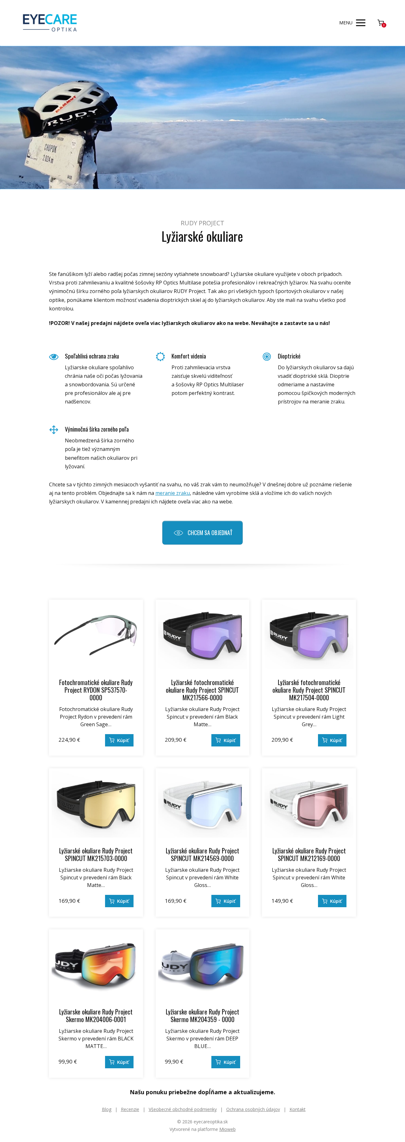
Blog (106, 1109)
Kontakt (298, 1109)
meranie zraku (172, 493)
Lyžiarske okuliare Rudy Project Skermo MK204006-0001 (96, 1015)
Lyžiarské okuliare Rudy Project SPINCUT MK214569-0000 (202, 854)
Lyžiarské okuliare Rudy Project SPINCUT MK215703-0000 (96, 854)
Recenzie (130, 1109)
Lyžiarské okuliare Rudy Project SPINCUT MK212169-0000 (309, 854)
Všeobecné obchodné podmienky (183, 1109)
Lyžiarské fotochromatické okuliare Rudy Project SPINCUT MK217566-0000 (202, 689)
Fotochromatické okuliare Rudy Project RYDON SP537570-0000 (96, 689)
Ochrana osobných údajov (253, 1109)
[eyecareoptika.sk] (49, 22)
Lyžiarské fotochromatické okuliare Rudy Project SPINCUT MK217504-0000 (309, 689)
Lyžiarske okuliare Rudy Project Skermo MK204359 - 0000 (202, 1015)
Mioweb (227, 1129)
